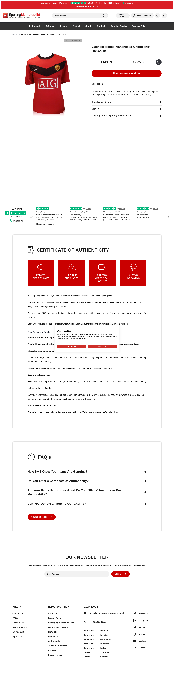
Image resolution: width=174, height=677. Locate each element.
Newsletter (53, 632)
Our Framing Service (58, 627)
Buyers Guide (54, 618)
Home (14, 34)
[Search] (104, 15)
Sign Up (119, 574)
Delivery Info (18, 623)
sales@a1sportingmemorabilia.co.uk (106, 613)
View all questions (40, 517)
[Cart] (164, 15)
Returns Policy (19, 627)
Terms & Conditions (57, 646)
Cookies (52, 650)
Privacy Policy (55, 655)
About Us (52, 613)
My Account (18, 632)
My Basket (17, 636)
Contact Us (17, 613)
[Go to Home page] (21, 15)
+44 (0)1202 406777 (98, 622)
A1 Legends (54, 641)
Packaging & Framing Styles (62, 623)
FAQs (15, 618)
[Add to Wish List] (159, 62)
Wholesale (53, 636)
